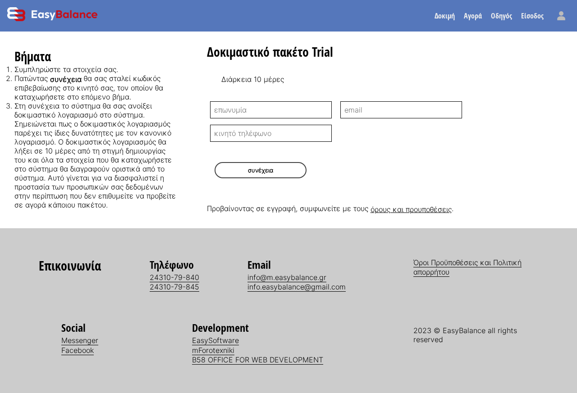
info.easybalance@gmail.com (296, 286)
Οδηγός (501, 16)
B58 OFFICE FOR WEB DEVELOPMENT (257, 359)
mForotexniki (213, 350)
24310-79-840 (174, 277)
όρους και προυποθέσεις (411, 209)
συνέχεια (260, 170)
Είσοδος (532, 16)
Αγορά (473, 16)
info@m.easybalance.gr (286, 277)
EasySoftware (215, 340)
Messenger (79, 340)
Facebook (77, 350)
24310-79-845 (174, 286)
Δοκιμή (445, 16)
